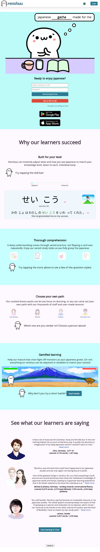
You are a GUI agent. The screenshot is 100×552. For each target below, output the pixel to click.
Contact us (50, 545)
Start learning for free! (50, 94)
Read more (64, 447)
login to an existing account (59, 106)
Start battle (74, 393)
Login (94, 4)
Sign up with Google (50, 101)
